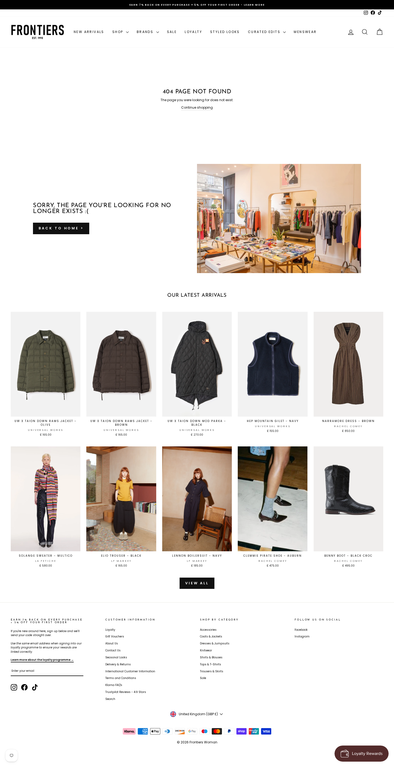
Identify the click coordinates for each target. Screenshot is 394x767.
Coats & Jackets (211, 636)
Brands (146, 32)
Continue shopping (197, 107)
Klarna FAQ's (113, 685)
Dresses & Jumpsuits (214, 643)
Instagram (302, 636)
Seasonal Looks (116, 657)
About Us (111, 643)
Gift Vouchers (114, 636)
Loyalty (193, 32)
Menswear (305, 32)
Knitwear (206, 650)
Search (110, 699)
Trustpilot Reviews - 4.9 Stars (125, 692)
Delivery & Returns (118, 664)
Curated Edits (265, 32)
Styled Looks (225, 32)
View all (197, 583)
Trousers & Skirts (211, 671)
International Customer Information (130, 671)
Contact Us (113, 650)
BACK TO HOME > (61, 228)
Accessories (208, 630)
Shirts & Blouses (211, 657)
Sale (172, 32)
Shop (118, 32)
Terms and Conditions (120, 678)
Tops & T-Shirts (210, 664)
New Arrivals (89, 32)
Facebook (301, 630)
